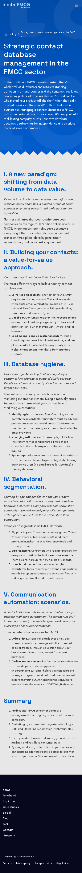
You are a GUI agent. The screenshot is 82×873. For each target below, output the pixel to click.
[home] (1, 3)
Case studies (11, 807)
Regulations (62, 863)
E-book (7, 813)
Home (6, 790)
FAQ (5, 824)
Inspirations (10, 801)
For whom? (9, 795)
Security (7, 863)
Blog (14, 34)
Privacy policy (23, 863)
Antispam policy (43, 863)
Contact (8, 830)
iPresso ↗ (9, 835)
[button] (76, 5)
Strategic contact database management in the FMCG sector (48, 34)
